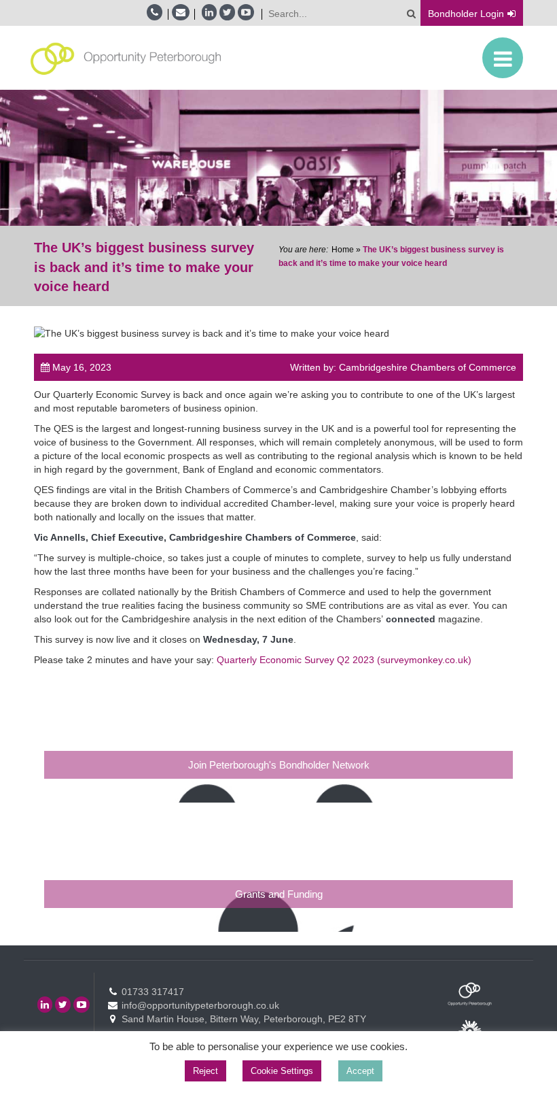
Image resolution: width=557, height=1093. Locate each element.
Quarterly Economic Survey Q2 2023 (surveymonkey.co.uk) (344, 659)
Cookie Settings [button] (282, 1071)
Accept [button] (360, 1071)
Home (342, 249)
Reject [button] (205, 1071)
